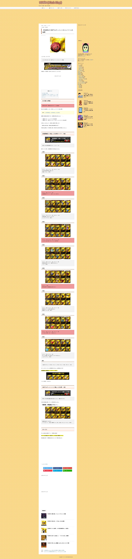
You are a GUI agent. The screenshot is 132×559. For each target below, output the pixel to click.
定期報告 (79, 73)
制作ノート (81, 69)
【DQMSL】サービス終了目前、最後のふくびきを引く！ (88, 125)
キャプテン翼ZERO (81, 82)
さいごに (44, 97)
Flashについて (80, 71)
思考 (79, 87)
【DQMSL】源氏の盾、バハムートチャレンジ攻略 (56, 513)
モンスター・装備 (82, 78)
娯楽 (79, 85)
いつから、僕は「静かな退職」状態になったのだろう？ (88, 96)
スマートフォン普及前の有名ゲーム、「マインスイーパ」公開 (55, 551)
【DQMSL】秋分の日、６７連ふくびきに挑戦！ (56, 521)
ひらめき (80, 67)
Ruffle (91, 59)
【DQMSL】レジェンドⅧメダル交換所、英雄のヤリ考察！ (54, 550)
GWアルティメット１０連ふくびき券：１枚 (50, 95)
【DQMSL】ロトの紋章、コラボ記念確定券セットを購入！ (58, 528)
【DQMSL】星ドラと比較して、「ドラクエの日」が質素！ (58, 535)
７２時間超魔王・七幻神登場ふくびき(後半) (52, 112)
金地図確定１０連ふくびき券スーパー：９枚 (50, 94)
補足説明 (80, 68)
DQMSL (79, 74)
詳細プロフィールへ (81, 56)
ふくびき (80, 81)
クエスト (80, 75)
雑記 (79, 84)
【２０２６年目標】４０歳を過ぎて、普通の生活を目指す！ (88, 103)
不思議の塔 (81, 77)
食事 (79, 86)
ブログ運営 (80, 70)
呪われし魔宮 (81, 76)
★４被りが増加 (45, 93)
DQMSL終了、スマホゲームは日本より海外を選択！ (88, 110)
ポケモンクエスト (81, 83)
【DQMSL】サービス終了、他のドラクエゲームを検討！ (88, 118)
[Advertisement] (66, 16)
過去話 (79, 72)
